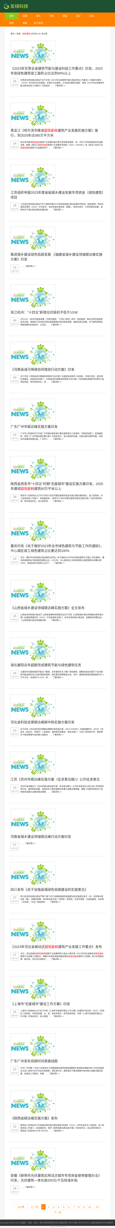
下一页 (57, 1212)
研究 (11, 23)
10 (89, 1207)
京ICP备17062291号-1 (79, 1223)
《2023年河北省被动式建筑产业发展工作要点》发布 (56, 947)
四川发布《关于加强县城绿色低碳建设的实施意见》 (49, 890)
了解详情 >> (60, 85)
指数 (25, 23)
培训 (78, 16)
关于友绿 (38, 23)
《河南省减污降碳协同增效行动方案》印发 (42, 369)
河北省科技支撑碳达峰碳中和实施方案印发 (42, 722)
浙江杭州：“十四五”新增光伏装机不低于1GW (44, 312)
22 (97, 1207)
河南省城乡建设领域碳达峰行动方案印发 (41, 837)
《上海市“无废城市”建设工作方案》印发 (40, 1004)
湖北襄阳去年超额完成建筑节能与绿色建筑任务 (46, 665)
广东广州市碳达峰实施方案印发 (34, 427)
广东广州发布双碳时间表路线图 (34, 1061)
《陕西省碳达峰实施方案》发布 (34, 1118)
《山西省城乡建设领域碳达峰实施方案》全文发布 (48, 608)
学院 (51, 16)
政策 (25, 16)
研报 (65, 16)
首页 (11, 16)
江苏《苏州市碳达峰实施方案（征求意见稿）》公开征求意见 (55, 779)
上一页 (34, 1207)
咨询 (91, 16)
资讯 (38, 16)
